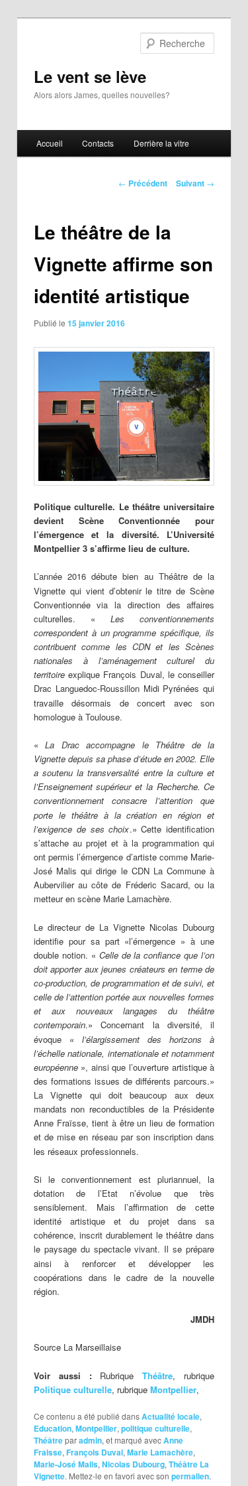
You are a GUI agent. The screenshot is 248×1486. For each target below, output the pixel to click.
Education (52, 1428)
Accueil (49, 143)
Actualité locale (171, 1416)
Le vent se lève (90, 76)
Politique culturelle (73, 1389)
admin (90, 1440)
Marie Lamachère (160, 1452)
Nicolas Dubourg (133, 1464)
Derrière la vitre (161, 143)
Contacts (98, 143)
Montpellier (173, 1389)
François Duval (94, 1452)
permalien (190, 1476)
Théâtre (157, 1375)
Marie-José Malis (66, 1464)
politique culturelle (155, 1428)
